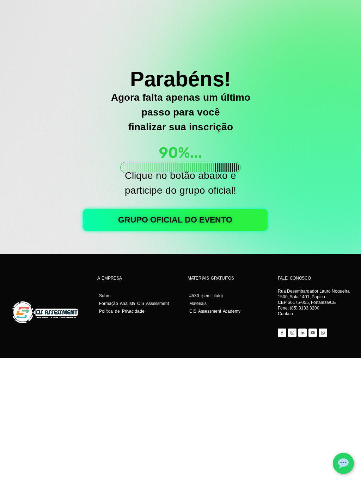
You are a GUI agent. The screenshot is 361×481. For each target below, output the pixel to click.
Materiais (198, 303)
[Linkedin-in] (302, 333)
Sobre (105, 295)
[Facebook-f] (282, 333)
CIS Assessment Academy (214, 311)
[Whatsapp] (323, 333)
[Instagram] (292, 333)
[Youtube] (312, 333)
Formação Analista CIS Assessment (134, 303)
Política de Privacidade (122, 311)
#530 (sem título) (206, 295)
